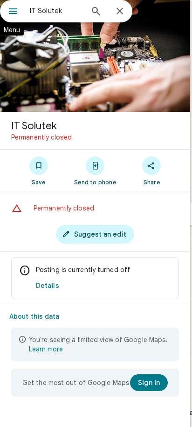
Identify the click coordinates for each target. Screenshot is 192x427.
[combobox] (56, 10)
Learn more (46, 349)
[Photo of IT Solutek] (95, 56)
